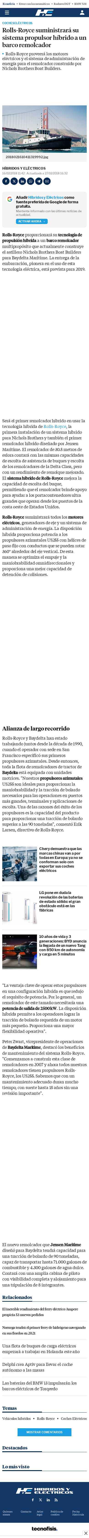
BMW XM (80, 3)
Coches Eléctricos (17, 23)
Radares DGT (62, 3)
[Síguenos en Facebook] (33, 1500)
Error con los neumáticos (34, 3)
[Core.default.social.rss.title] (56, 1500)
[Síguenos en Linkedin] (48, 1500)
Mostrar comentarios (44, 1432)
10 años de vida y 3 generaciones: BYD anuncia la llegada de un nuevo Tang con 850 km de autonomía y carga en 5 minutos (62, 945)
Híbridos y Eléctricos (24, 168)
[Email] (47, 181)
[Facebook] (6, 181)
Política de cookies (57, 1513)
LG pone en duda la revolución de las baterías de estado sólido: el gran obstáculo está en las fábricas (61, 901)
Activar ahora (29, 221)
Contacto (26, 1511)
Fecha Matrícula (78, 1513)
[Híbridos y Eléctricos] (44, 1490)
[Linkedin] (22, 181)
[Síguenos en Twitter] (40, 1500)
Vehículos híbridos (16, 1419)
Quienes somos (8, 1513)
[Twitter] (14, 181)
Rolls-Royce (55, 426)
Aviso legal (40, 1513)
